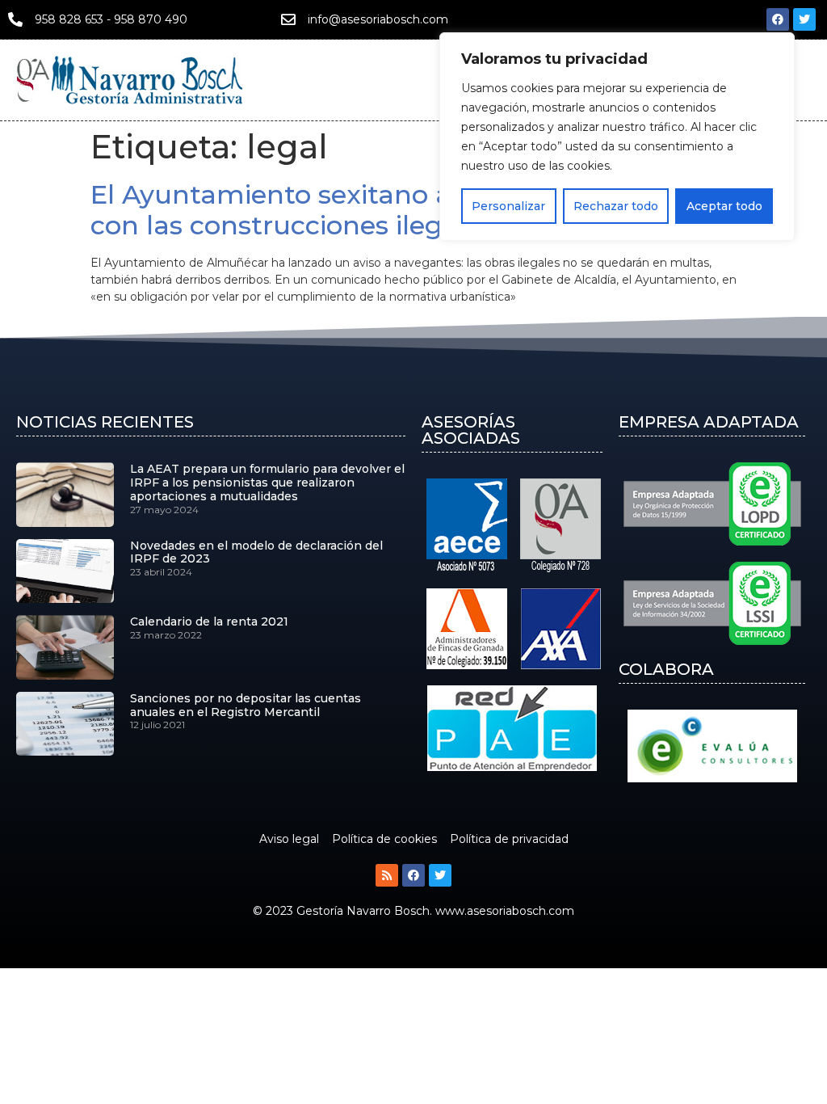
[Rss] (387, 875)
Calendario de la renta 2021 (209, 621)
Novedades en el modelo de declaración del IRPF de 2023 (256, 552)
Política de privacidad (509, 839)
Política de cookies (384, 839)
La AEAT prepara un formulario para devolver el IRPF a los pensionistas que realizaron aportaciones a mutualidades (267, 482)
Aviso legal (289, 839)
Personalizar (508, 206)
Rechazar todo (615, 206)
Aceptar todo (724, 206)
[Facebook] (777, 19)
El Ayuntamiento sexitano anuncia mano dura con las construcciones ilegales (392, 210)
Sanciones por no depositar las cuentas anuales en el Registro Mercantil (245, 705)
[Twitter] (804, 19)
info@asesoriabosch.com (378, 19)
